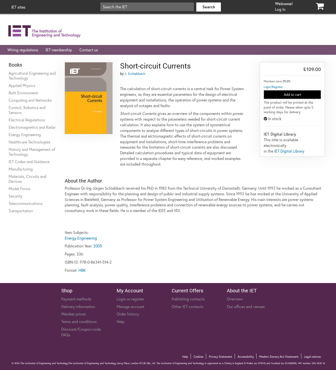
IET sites (18, 7)
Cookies (198, 356)
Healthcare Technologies (29, 141)
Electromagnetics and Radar (32, 127)
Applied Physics (22, 85)
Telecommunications (26, 203)
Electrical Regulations (27, 119)
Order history (128, 313)
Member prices (73, 313)
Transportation (21, 210)
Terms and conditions (79, 321)
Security (15, 196)
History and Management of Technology (32, 152)
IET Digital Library (289, 151)
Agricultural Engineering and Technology (32, 76)
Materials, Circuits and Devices (27, 179)
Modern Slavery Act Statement (279, 356)
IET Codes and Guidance (29, 161)
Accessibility (246, 356)
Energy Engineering (25, 134)
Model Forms (19, 188)
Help (120, 321)
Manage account (130, 306)
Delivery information (78, 306)
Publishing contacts (188, 298)
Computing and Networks (30, 100)
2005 (97, 245)
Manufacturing (21, 168)
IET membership (59, 49)
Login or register (130, 298)
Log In (280, 9)
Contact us (88, 49)
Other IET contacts (187, 306)
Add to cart (292, 94)
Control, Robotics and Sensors (27, 110)
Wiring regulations (22, 49)
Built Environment (23, 92)
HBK (82, 270)
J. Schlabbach (134, 73)
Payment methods (76, 298)
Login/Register (273, 87)
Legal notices (312, 356)
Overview (235, 298)
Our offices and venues (246, 306)
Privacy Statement (220, 356)
